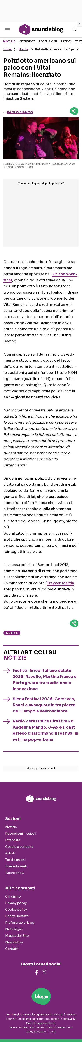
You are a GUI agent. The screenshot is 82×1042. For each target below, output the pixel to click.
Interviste (27, 41)
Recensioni (48, 41)
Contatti (11, 949)
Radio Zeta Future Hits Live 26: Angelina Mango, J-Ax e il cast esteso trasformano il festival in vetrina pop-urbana (45, 730)
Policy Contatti (17, 916)
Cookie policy (16, 909)
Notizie (9, 41)
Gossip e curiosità (19, 847)
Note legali (14, 929)
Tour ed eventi (16, 866)
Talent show (14, 873)
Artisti (66, 41)
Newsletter (14, 942)
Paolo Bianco (20, 112)
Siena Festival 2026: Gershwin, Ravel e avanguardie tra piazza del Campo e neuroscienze (44, 705)
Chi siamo (13, 896)
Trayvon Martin (60, 583)
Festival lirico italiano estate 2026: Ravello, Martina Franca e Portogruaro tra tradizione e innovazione (45, 679)
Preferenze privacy (20, 923)
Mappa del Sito (17, 936)
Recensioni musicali (20, 834)
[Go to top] (73, 1027)
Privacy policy (16, 903)
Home (7, 49)
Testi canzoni (15, 860)
